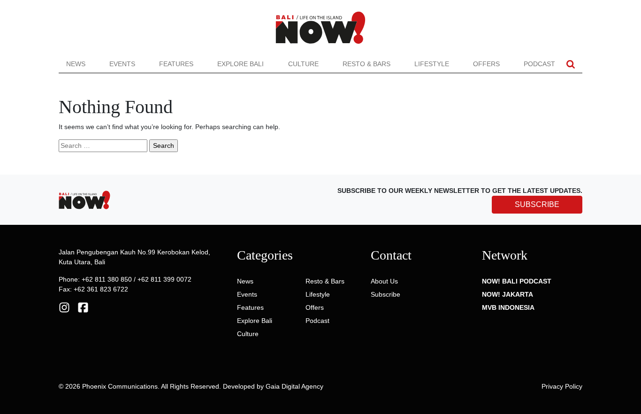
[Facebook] (83, 307)
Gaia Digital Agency (294, 386)
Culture (303, 64)
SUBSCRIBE (537, 204)
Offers (486, 64)
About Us (384, 281)
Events (122, 64)
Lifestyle (431, 64)
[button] (571, 64)
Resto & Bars (366, 64)
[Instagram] (64, 307)
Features (176, 64)
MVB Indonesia (508, 307)
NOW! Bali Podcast (516, 281)
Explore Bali (240, 64)
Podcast (539, 64)
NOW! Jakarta (507, 294)
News (75, 64)
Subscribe (385, 294)
